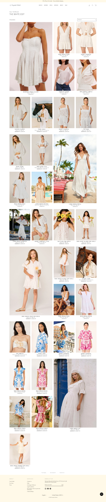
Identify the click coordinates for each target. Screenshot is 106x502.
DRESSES (56, 5)
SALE (66, 5)
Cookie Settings (30, 491)
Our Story (11, 483)
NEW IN (40, 5)
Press (10, 485)
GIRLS (51, 5)
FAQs (28, 483)
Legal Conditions (30, 486)
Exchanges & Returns (31, 485)
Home (10, 11)
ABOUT (61, 5)
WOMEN (46, 5)
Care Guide (11, 481)
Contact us (29, 481)
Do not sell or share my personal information (33, 489)
